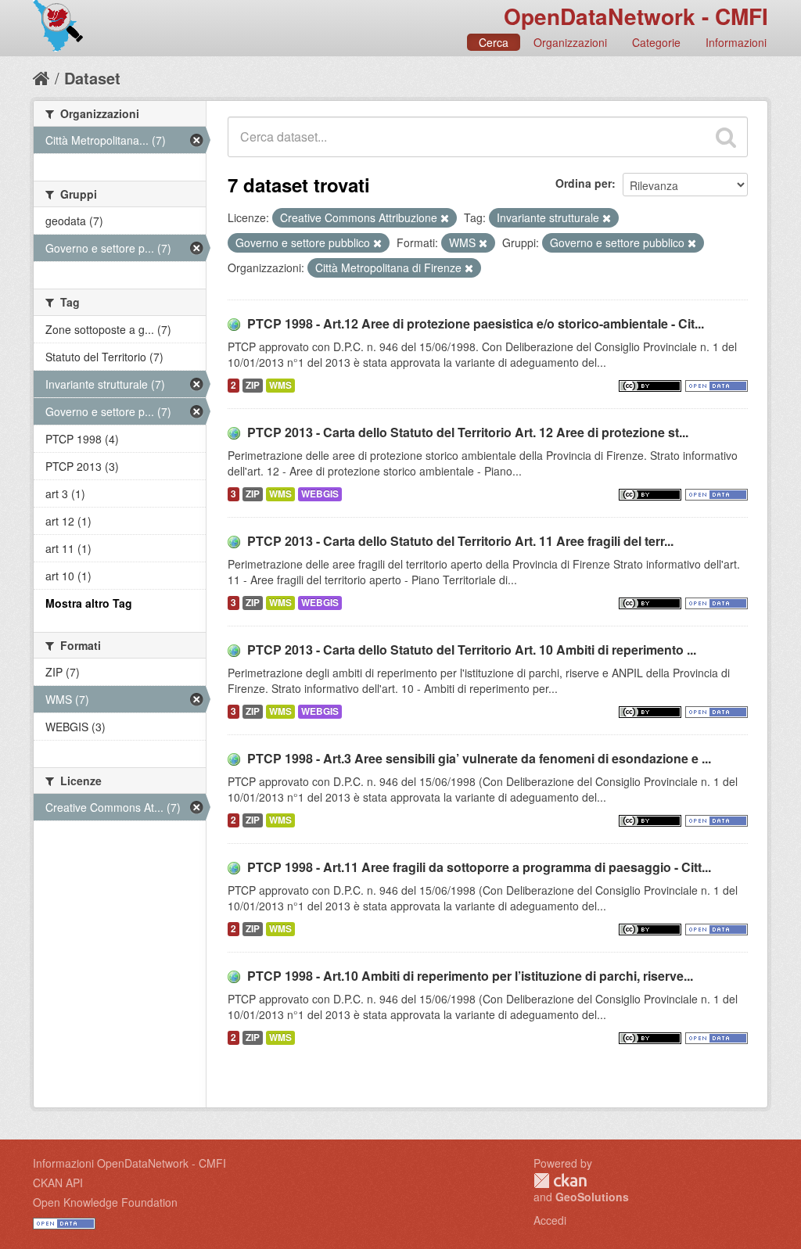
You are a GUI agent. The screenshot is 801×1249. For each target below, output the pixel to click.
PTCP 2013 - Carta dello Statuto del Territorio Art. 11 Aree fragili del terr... (460, 541)
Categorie (656, 42)
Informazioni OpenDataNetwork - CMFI (129, 1163)
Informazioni (736, 42)
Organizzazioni (570, 42)
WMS (280, 385)
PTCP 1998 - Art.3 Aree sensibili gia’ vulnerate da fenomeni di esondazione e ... (479, 758)
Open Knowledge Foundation (105, 1202)
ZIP (253, 385)
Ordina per (583, 183)
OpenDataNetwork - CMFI (636, 16)
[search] (726, 137)
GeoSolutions (592, 1196)
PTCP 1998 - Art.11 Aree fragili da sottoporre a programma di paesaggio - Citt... (479, 867)
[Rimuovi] (444, 218)
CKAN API (58, 1182)
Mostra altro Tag (88, 603)
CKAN (560, 1180)
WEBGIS (320, 494)
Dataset (92, 77)
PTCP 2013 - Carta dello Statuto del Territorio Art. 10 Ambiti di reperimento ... (471, 650)
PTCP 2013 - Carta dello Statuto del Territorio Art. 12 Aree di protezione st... (467, 432)
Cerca (493, 42)
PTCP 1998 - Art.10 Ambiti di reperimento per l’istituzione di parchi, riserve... (470, 976)
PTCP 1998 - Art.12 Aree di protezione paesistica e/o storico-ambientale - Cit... (475, 323)
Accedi (549, 1220)
